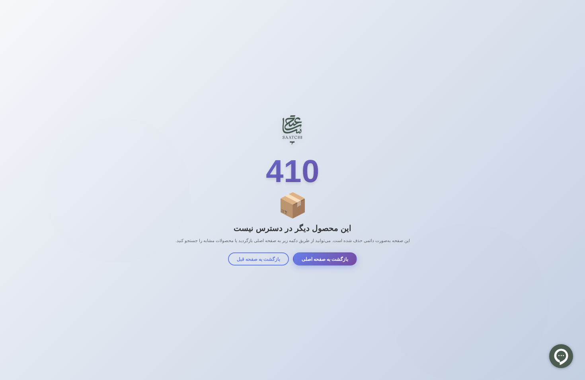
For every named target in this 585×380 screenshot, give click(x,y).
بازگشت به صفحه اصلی (325, 259)
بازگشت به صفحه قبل (258, 259)
